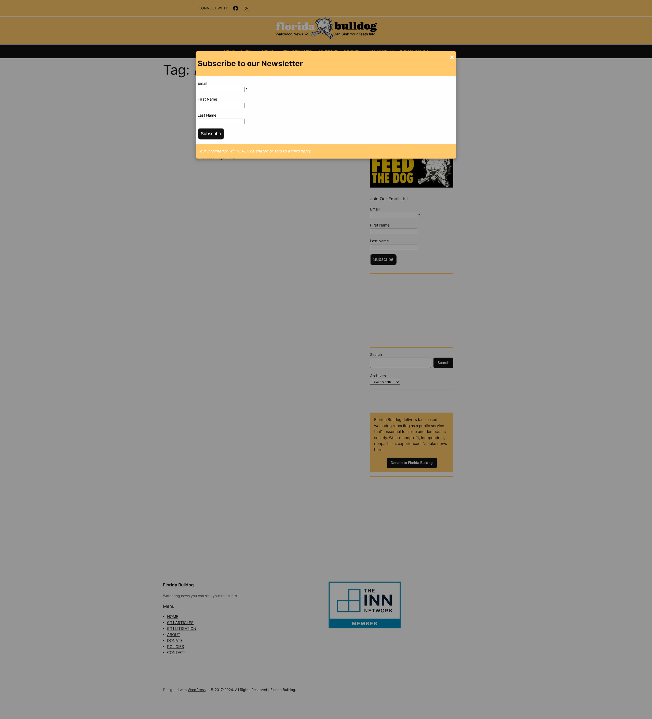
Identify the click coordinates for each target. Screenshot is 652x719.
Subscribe (211, 133)
